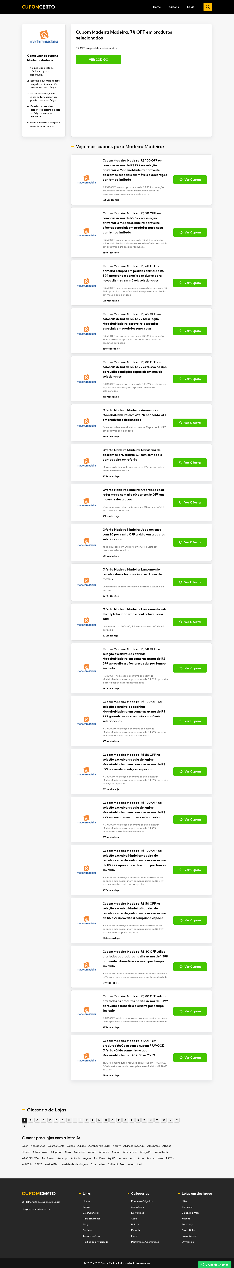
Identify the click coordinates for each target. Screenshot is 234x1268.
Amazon (104, 1152)
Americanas (130, 1152)
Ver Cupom (192, 180)
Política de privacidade (95, 1241)
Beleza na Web (190, 1212)
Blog (85, 1224)
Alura (67, 1152)
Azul (139, 1164)
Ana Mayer (48, 1158)
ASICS (38, 1164)
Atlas (102, 1164)
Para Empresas (91, 1218)
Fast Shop (187, 1224)
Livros (134, 1236)
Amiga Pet (146, 1152)
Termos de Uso (91, 1236)
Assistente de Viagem (75, 1164)
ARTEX (169, 1158)
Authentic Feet (116, 1164)
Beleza (135, 1224)
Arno (141, 1158)
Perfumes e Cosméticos (145, 1241)
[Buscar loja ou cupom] (208, 7)
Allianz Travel (40, 1152)
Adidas (81, 1145)
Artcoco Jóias (154, 1158)
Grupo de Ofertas (216, 1264)
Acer (25, 1145)
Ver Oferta (192, 423)
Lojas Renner (189, 1236)
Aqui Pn (111, 1158)
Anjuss (87, 1158)
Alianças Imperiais (134, 1145)
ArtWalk (27, 1164)
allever (26, 1152)
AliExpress (153, 1145)
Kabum (186, 1218)
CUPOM (38, 6)
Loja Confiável (91, 1212)
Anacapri (62, 1158)
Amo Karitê (162, 1152)
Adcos (71, 1145)
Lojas (190, 7)
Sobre (86, 1207)
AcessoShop (37, 1145)
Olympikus (188, 1241)
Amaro (92, 1152)
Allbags (166, 1145)
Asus (93, 1164)
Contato (87, 1230)
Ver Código (98, 60)
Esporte (135, 1230)
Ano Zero (99, 1158)
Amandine (79, 1152)
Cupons (174, 7)
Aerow (117, 1145)
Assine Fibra (52, 1164)
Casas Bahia (188, 1230)
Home (157, 7)
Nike (184, 1201)
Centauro (187, 1207)
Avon (131, 1164)
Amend (116, 1152)
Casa (134, 1218)
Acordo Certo (56, 1145)
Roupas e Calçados (142, 1201)
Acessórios (137, 1207)
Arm (132, 1158)
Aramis (123, 1158)
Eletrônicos (137, 1212)
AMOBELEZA (30, 1158)
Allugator (56, 1152)
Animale (76, 1158)
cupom (39, 1193)
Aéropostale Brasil (99, 1145)
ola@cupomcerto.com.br (36, 1209)
